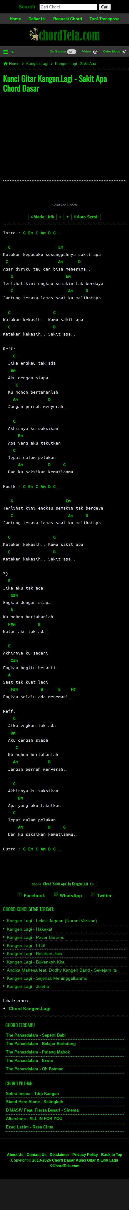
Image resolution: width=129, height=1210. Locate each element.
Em (30, 232)
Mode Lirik (44, 217)
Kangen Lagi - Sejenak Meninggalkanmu (47, 978)
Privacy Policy (85, 1155)
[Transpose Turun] (60, 217)
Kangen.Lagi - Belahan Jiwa (34, 953)
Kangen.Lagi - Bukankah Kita (35, 961)
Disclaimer (59, 1155)
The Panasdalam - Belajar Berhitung (41, 1043)
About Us (15, 1155)
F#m (12, 624)
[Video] (95, 52)
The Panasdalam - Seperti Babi (36, 1035)
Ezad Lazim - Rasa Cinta (29, 1127)
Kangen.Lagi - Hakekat (29, 929)
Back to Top (111, 1155)
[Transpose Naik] (67, 217)
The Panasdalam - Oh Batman (35, 1068)
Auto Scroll (88, 217)
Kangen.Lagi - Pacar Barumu (35, 937)
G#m (14, 595)
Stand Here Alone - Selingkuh (34, 1101)
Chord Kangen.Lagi (29, 1008)
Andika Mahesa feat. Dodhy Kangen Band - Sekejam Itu (62, 970)
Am (43, 232)
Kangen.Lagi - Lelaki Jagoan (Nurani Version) (52, 920)
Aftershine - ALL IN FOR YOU (34, 1118)
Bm (13, 370)
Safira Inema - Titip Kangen (32, 1093)
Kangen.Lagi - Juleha (28, 986)
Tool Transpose (104, 19)
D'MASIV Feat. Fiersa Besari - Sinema (42, 1110)
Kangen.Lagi (37, 64)
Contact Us (37, 1155)
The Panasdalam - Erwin (29, 1060)
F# (73, 689)
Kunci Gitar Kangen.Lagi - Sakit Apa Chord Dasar (55, 83)
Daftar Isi (37, 19)
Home (15, 19)
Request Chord (67, 19)
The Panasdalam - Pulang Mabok (38, 1052)
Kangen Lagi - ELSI (26, 945)
